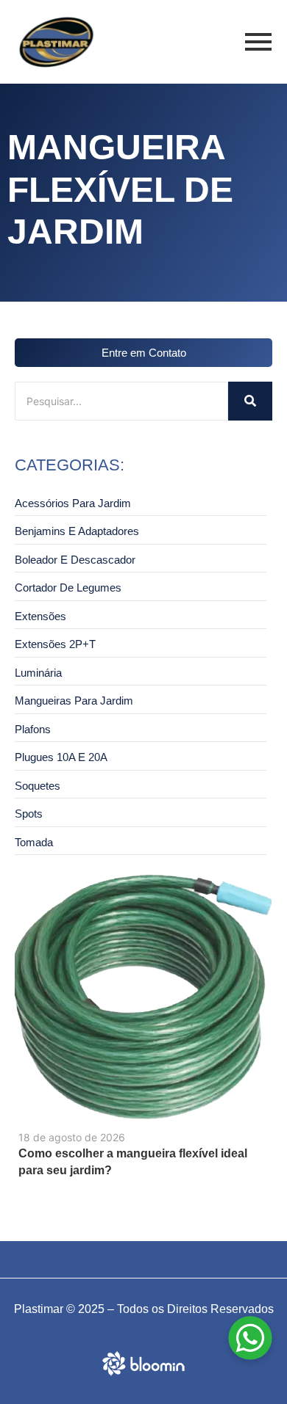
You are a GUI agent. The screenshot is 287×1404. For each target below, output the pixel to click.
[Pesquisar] (250, 401)
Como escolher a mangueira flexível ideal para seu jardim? (132, 1161)
